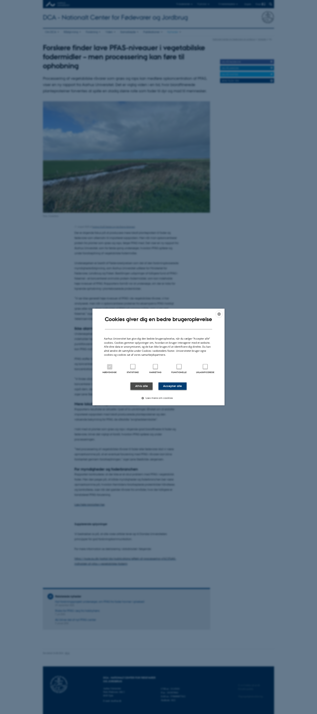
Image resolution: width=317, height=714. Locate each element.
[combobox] (219, 314)
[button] (158, 398)
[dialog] (158, 357)
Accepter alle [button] (172, 386)
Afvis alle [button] (141, 386)
